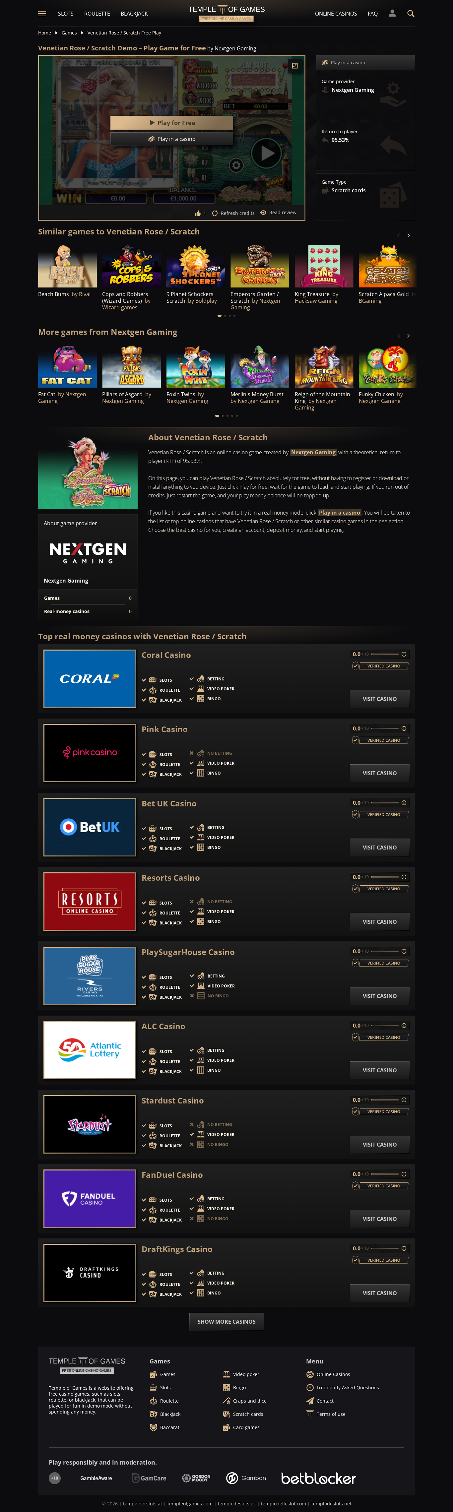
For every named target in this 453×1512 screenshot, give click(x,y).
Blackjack (134, 13)
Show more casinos (227, 1321)
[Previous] (399, 235)
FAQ (373, 13)
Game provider (338, 82)
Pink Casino (165, 729)
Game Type (334, 182)
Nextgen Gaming (313, 452)
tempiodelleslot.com (283, 1503)
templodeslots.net (331, 1503)
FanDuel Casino (172, 1174)
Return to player (340, 132)
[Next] (408, 235)
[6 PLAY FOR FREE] (324, 265)
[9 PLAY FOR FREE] (388, 265)
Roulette (97, 13)
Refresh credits (238, 213)
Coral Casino (166, 655)
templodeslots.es (237, 1503)
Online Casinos (336, 13)
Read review (282, 212)
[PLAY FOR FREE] (67, 265)
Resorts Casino (171, 877)
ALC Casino (163, 1026)
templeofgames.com (190, 1503)
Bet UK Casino (169, 803)
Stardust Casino (173, 1100)
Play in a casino (348, 62)
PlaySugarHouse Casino (188, 952)
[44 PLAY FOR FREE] (131, 265)
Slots (66, 13)
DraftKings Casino (177, 1249)
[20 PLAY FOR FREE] (259, 366)
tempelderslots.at (142, 1503)
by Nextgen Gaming (231, 48)
